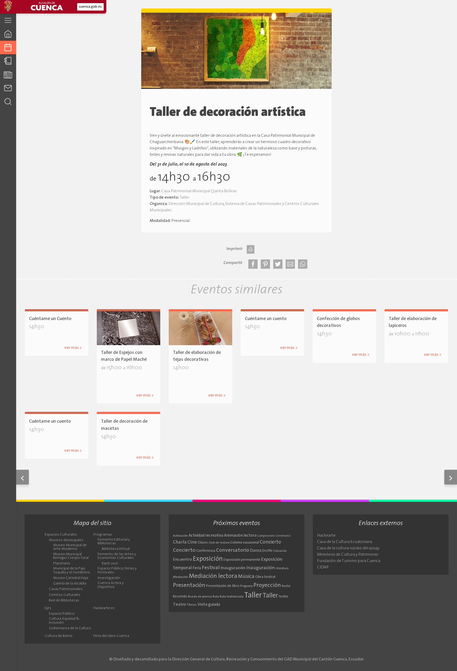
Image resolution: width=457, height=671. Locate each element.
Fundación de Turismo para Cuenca (348, 561)
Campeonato (266, 536)
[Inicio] (8, 33)
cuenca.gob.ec (90, 7)
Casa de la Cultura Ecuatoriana (344, 542)
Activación (180, 535)
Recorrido (180, 596)
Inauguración (233, 568)
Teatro (179, 604)
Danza (255, 551)
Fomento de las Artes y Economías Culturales (117, 556)
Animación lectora (240, 536)
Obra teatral (265, 577)
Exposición (208, 559)
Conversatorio (232, 550)
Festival (211, 567)
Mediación (180, 577)
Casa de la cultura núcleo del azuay (348, 548)
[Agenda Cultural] (8, 47)
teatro (283, 596)
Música (246, 576)
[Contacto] (8, 88)
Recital (286, 586)
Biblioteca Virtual (116, 549)
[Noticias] (8, 74)
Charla (180, 542)
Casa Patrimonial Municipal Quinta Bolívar (198, 191)
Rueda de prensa (200, 596)
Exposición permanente (242, 560)
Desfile (267, 551)
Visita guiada (209, 604)
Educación (280, 551)
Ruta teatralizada (231, 596)
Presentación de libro (222, 586)
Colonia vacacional (244, 543)
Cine (192, 542)
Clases (203, 543)
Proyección (267, 585)
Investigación (109, 578)
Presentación (189, 585)
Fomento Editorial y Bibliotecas (114, 541)
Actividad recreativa (206, 536)
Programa (246, 586)
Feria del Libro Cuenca (111, 636)
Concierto (270, 542)
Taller (184, 197)
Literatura (282, 568)
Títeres (192, 604)
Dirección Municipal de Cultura (196, 204)
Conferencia (205, 551)
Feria (197, 568)
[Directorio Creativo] (8, 61)
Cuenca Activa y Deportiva (111, 585)
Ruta (216, 596)
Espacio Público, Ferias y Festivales (117, 570)
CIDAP (323, 567)
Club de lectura (219, 542)
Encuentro (182, 560)
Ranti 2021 (110, 563)
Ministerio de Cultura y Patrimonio (347, 555)
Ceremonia (283, 536)
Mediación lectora (213, 576)
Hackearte (326, 535)
